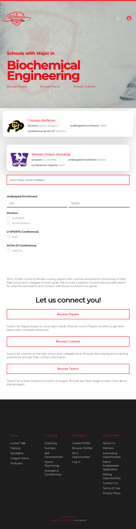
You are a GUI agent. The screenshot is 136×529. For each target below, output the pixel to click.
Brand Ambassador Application (111, 465)
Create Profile (81, 443)
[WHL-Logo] (17, 19)
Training (15, 448)
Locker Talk (18, 443)
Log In (76, 462)
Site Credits (80, 520)
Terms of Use (111, 488)
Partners (108, 448)
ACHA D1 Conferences (21, 245)
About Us (109, 443)
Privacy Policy (112, 493)
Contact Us (110, 483)
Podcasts (16, 463)
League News (19, 458)
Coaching (50, 443)
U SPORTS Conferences (23, 231)
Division (12, 213)
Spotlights (16, 453)
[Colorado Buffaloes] (68, 124)
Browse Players (17, 86)
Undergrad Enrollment (22, 196)
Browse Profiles (82, 448)
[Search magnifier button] (124, 179)
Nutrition (50, 448)
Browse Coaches (84, 86)
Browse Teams (50, 86)
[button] (118, 18)
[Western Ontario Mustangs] (68, 158)
